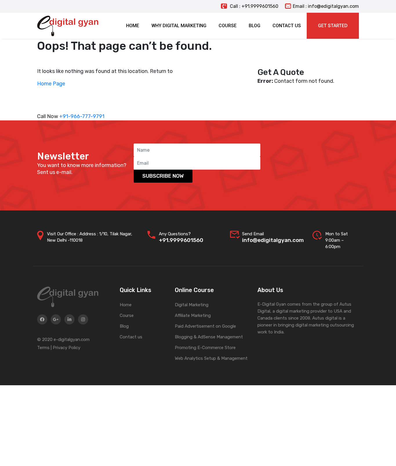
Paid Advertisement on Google (205, 326)
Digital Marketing (191, 304)
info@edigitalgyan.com (273, 240)
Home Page (51, 83)
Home (126, 304)
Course (127, 315)
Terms (43, 347)
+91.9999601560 (181, 240)
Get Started (333, 25)
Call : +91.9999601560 (253, 6)
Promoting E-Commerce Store (205, 347)
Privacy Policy (66, 347)
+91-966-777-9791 (81, 116)
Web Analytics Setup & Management (211, 358)
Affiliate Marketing (193, 315)
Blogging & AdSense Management (209, 337)
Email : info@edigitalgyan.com (326, 6)
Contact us (131, 337)
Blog (124, 326)
